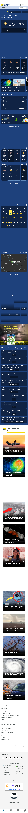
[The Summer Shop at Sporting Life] (24, 319)
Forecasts (22, 7)
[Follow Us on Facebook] (3, 758)
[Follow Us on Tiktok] (14, 758)
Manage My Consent (6, 717)
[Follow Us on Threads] (17, 758)
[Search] (17, 5)
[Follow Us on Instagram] (7, 758)
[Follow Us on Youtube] (10, 758)
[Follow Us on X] (21, 758)
